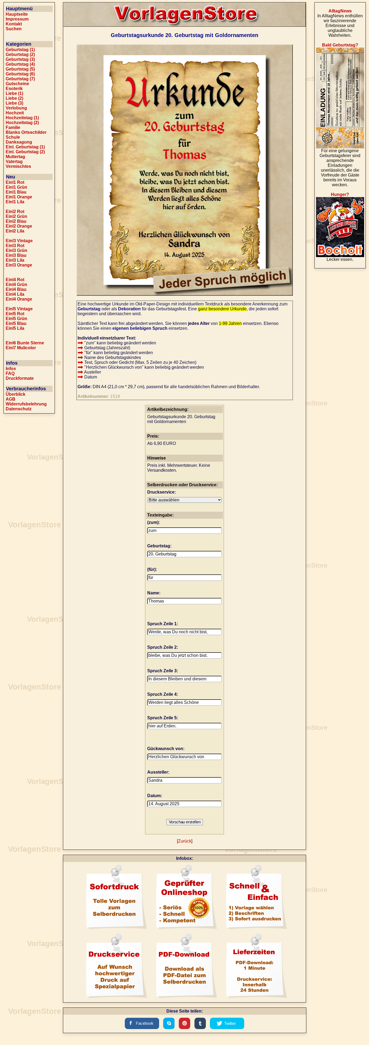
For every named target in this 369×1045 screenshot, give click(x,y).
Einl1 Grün (16, 187)
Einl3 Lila (15, 260)
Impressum (17, 19)
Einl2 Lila (15, 231)
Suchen (14, 28)
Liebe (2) (14, 98)
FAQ (10, 373)
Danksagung (19, 142)
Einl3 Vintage (19, 240)
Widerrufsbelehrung (26, 404)
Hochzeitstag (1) (22, 117)
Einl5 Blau (16, 323)
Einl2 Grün (16, 216)
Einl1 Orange (19, 197)
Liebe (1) (14, 93)
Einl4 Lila (15, 294)
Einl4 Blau (16, 289)
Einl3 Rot (15, 245)
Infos (11, 368)
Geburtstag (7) (20, 78)
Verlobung (16, 108)
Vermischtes (18, 166)
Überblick (15, 394)
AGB (10, 399)
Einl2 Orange (19, 226)
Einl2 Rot (15, 211)
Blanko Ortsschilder (26, 132)
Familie (13, 127)
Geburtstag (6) (20, 74)
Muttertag (15, 156)
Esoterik (14, 88)
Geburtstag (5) (20, 69)
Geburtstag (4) (20, 64)
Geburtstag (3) (20, 59)
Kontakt (14, 24)
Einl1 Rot (15, 182)
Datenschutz (19, 409)
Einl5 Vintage (19, 309)
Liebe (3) (14, 103)
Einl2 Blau (16, 221)
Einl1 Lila (15, 201)
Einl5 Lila (15, 328)
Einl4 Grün (16, 284)
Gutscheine (17, 83)
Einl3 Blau (16, 255)
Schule (13, 137)
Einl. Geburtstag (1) (25, 147)
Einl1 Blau (16, 192)
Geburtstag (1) (20, 49)
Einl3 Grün (16, 250)
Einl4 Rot (15, 279)
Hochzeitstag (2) (22, 122)
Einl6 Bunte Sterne (25, 343)
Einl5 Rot (15, 313)
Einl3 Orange (19, 265)
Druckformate (20, 378)
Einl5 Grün (16, 318)
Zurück (184, 841)
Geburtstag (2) (20, 54)
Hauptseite (17, 14)
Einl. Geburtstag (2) (25, 151)
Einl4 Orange (19, 299)
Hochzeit (15, 113)
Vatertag (14, 161)
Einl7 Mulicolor (21, 347)
